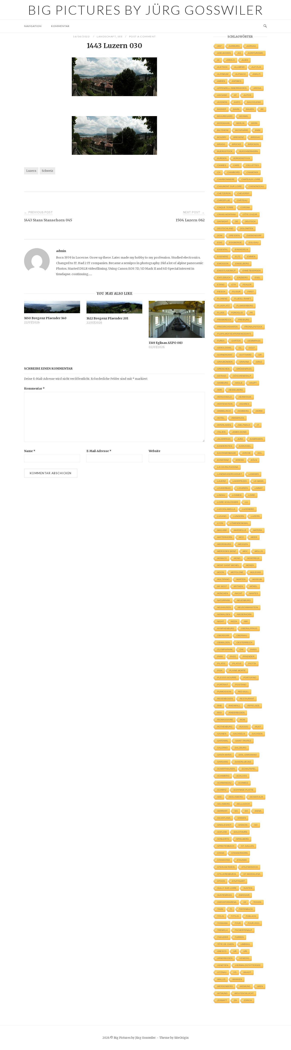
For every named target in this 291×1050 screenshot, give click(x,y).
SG (236, 811)
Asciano (222, 95)
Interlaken (224, 425)
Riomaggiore (225, 719)
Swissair (244, 895)
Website (154, 451)
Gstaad (221, 376)
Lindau (221, 495)
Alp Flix (256, 67)
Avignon (222, 102)
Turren (239, 937)
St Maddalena (251, 874)
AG (239, 53)
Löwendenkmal (239, 523)
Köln (254, 460)
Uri (245, 951)
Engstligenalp (226, 270)
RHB (219, 705)
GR (260, 355)
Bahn (236, 109)
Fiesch (221, 291)
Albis (245, 60)
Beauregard (224, 116)
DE (236, 221)
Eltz (237, 256)
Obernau (241, 635)
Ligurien (243, 488)
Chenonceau (256, 186)
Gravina (244, 362)
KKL (260, 453)
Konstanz (223, 460)
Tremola (222, 930)
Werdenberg (225, 986)
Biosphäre (241, 130)
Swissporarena (226, 902)
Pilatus (236, 663)
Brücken (253, 144)
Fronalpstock (253, 327)
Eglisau (253, 242)
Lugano (221, 516)
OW (241, 649)
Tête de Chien (225, 944)
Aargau (251, 46)
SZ (244, 902)
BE (262, 109)
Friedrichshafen (227, 327)
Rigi (219, 712)
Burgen (221, 158)
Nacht (238, 593)
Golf (252, 348)
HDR (219, 390)
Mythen (238, 586)
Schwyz (221, 790)
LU (246, 502)
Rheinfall (235, 705)
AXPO (237, 102)
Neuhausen (224, 607)
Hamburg (222, 383)
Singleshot (224, 825)
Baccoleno (254, 102)
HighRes (244, 404)
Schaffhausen (226, 769)
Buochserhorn (248, 151)
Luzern (31, 171)
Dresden (234, 235)
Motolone (237, 572)
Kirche (247, 453)
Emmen (251, 256)
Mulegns (255, 572)
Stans (220, 853)
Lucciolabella (226, 509)
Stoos (221, 881)
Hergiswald (224, 397)
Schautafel (249, 769)
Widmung (245, 986)
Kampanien (256, 439)
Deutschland (225, 228)
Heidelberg (236, 390)
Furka (221, 341)
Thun (220, 909)
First (251, 291)
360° (219, 46)
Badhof (221, 109)
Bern (254, 123)
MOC (245, 551)
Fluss (220, 313)
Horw (259, 411)
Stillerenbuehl (226, 874)
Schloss (241, 776)
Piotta (252, 663)
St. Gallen (247, 846)
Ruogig (243, 727)
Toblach (251, 916)
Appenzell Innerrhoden (231, 88)
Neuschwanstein (248, 607)
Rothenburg (224, 727)
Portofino (249, 677)
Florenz (222, 298)
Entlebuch (223, 277)
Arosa (257, 88)
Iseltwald (244, 425)
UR (234, 951)
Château (242, 200)
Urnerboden (224, 958)
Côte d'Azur (250, 214)
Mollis (259, 551)
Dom (219, 235)
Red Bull (243, 691)
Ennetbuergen (252, 270)
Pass (233, 656)
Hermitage (245, 397)
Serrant (222, 811)
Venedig (244, 958)
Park (220, 656)
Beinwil (243, 116)
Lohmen (236, 495)
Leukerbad (223, 488)
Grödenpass (244, 369)
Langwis (254, 474)
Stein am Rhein (226, 867)
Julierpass (223, 439)
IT (258, 425)
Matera (257, 530)
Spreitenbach (225, 846)
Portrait (222, 684)
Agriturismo (255, 53)
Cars (236, 165)
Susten (247, 888)
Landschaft (106, 36)
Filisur (236, 291)
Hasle (238, 383)
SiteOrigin (181, 1038)
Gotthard (245, 355)
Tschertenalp (243, 930)
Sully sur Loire (226, 888)
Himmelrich (224, 411)
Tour (238, 923)
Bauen (250, 109)
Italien (221, 432)
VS (234, 972)
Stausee (242, 860)
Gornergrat (224, 355)
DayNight (222, 221)
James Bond (239, 432)
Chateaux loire (251, 179)
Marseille (240, 530)
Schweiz (47, 171)
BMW (257, 130)
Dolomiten (246, 228)
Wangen (237, 979)
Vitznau (221, 972)
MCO (241, 537)
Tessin (257, 902)
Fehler (247, 284)
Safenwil (222, 741)
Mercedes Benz (226, 551)
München (222, 593)
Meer (254, 537)
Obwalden (223, 642)
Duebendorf (254, 235)
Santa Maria (224, 755)
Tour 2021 (253, 923)
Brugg (221, 144)
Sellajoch (243, 804)
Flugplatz (223, 305)
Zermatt (222, 1000)
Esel (258, 277)
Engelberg (242, 263)
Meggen (243, 544)
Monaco (222, 558)
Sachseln (239, 734)
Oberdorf (223, 635)
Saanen (221, 734)
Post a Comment (142, 36)
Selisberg (223, 804)
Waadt (247, 972)
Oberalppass (249, 628)
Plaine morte (237, 670)
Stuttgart (238, 881)
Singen (242, 818)
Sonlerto (223, 839)
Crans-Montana (226, 214)
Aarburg (234, 46)
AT (235, 95)
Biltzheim (222, 130)
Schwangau (224, 783)
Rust (258, 727)
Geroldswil (224, 348)
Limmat (259, 488)
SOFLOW (222, 832)
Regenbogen (225, 698)
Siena (258, 811)
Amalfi (257, 74)
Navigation (33, 26)
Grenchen (223, 369)
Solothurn (240, 832)
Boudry (221, 137)
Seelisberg (236, 797)
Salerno (222, 748)
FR (251, 313)
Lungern (238, 516)
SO (256, 825)
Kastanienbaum (226, 453)
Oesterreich (244, 642)
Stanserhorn (239, 853)
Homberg (243, 411)
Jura (240, 439)
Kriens (240, 460)
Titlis (220, 916)
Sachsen (257, 734)
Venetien (222, 965)
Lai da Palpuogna (227, 467)
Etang (221, 284)
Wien (260, 986)
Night (220, 621)
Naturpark (223, 600)
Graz (259, 362)
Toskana (222, 923)
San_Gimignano (248, 755)
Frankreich (224, 320)
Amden (221, 81)
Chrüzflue (223, 200)
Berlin (240, 123)
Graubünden (224, 362)
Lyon (220, 523)
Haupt (253, 383)
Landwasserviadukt (229, 474)
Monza (250, 565)
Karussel (245, 446)
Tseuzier (222, 937)
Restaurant (247, 698)
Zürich (248, 1000)
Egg (219, 242)
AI (218, 60)
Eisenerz (222, 256)
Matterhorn (224, 537)
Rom (242, 719)
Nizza (234, 621)
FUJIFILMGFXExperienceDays (234, 334)
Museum (257, 579)
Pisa (219, 670)
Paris (253, 649)
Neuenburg (244, 600)
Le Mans (259, 481)
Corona (245, 207)
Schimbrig (223, 776)
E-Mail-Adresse (98, 451)
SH (246, 811)
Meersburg (224, 544)
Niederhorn (244, 614)
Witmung (222, 993)
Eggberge (235, 242)
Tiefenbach (246, 909)
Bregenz (238, 137)
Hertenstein (224, 404)
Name (29, 451)
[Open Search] (265, 26)
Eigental (222, 249)
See (120, 36)
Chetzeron (223, 193)
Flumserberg (245, 305)
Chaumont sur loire (229, 186)
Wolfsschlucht (244, 993)
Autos (247, 95)
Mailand (222, 530)
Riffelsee (253, 705)
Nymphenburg (225, 628)
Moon (220, 572)
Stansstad (223, 860)
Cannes (221, 165)
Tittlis (235, 916)
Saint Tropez (243, 741)
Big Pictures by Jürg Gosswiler (145, 9)
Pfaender (248, 656)
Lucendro (248, 509)
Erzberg (242, 277)
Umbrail (245, 944)
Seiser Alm (256, 797)
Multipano (223, 579)
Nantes (253, 593)
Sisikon (242, 825)
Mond (237, 558)
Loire (251, 495)
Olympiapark (225, 649)
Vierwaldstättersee (248, 965)
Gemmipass (254, 341)
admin (61, 251)
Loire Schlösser (227, 502)
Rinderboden (237, 712)
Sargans (222, 762)
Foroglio (237, 313)
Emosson (222, 263)
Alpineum (222, 74)
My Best (222, 586)
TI (231, 909)
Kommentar (60, 26)
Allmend (239, 67)
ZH (235, 1000)
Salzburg (240, 748)
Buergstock (224, 151)
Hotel (221, 418)
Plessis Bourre (226, 677)
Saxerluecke (243, 762)
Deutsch (250, 221)
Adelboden (224, 53)
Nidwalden (223, 614)
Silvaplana (223, 818)
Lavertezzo (240, 481)
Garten (236, 341)
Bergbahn (223, 123)
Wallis (221, 979)
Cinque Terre (225, 207)
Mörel (254, 586)
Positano (240, 684)
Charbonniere (226, 179)
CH (218, 172)
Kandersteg (224, 446)
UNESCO (221, 951)
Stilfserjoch (250, 867)
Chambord (233, 172)
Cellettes (252, 165)
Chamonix (252, 172)
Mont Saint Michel (228, 565)
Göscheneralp (242, 376)
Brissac (256, 137)
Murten (240, 579)
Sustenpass (224, 895)
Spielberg (242, 839)
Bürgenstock (241, 158)
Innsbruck (238, 418)
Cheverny (243, 193)
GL (240, 348)
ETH (234, 284)
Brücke (236, 144)
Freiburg (243, 320)
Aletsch (222, 67)
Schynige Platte (243, 790)
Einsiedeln (241, 249)
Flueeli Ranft (242, 298)
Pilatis (221, 663)
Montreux (253, 558)
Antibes (236, 81)
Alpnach (240, 74)
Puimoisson (224, 691)
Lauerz (221, 481)
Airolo (230, 60)
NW (246, 621)
